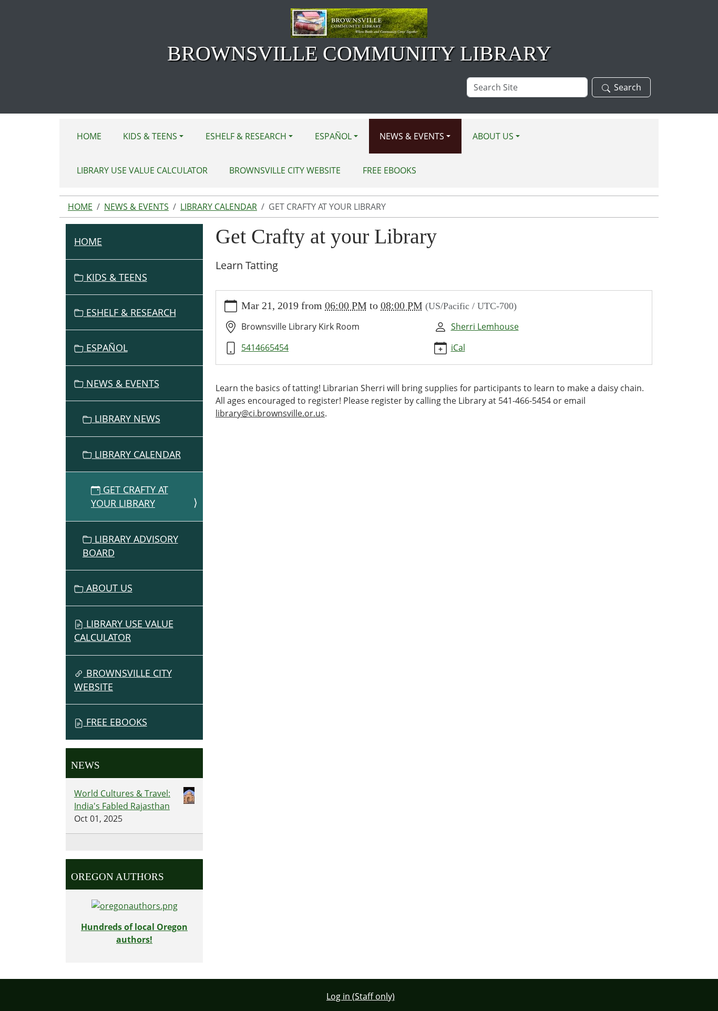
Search (627, 87)
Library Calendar (218, 206)
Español (333, 136)
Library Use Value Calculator (142, 170)
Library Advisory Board (130, 546)
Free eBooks (389, 170)
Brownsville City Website (285, 170)
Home (89, 136)
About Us (493, 136)
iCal (458, 347)
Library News (126, 418)
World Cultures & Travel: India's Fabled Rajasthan (122, 800)
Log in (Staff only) (360, 996)
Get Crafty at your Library (129, 496)
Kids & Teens (150, 136)
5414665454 (265, 347)
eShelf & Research (246, 136)
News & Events (411, 136)
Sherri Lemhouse (485, 326)
